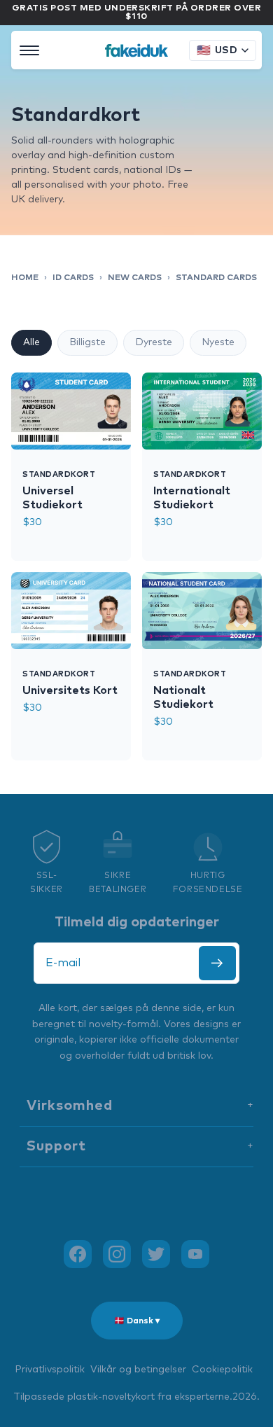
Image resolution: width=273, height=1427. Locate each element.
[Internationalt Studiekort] (202, 411)
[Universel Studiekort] (71, 411)
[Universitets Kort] (71, 610)
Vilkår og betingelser (138, 1369)
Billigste (87, 342)
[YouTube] (195, 1254)
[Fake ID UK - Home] (136, 50)
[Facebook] (78, 1254)
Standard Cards (216, 278)
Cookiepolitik (222, 1369)
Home (24, 278)
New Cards (135, 278)
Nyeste (218, 342)
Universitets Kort (70, 690)
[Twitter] (156, 1254)
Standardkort (59, 474)
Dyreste (153, 342)
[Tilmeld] (217, 963)
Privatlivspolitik (50, 1369)
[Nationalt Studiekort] (202, 610)
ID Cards (73, 278)
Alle (31, 342)
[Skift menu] (29, 50)
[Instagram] (117, 1254)
